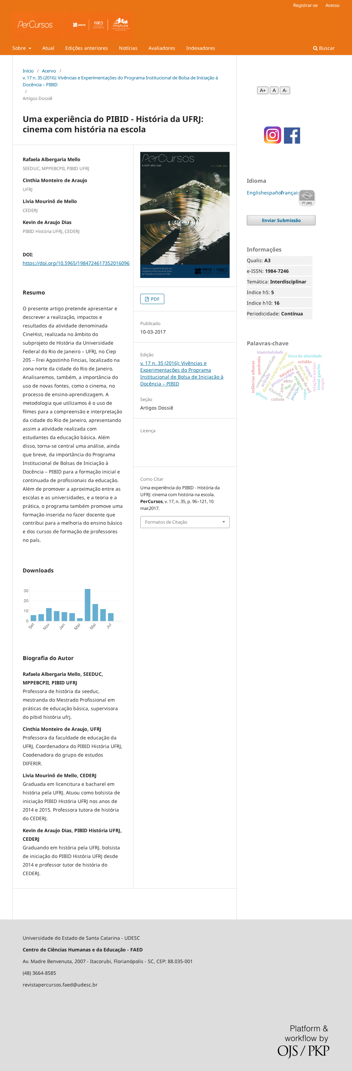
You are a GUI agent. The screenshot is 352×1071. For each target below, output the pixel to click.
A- (285, 90)
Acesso (333, 5)
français (290, 192)
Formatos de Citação (166, 522)
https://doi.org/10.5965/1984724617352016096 (76, 263)
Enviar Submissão (281, 220)
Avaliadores (161, 48)
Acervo (49, 71)
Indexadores (200, 48)
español (273, 192)
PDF (155, 299)
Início (28, 71)
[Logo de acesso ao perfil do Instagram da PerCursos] (270, 141)
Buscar (326, 48)
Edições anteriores (86, 48)
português (307, 198)
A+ (263, 90)
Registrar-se (305, 5)
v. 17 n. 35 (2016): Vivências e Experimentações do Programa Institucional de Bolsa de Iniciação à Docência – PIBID (120, 81)
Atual (48, 48)
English (255, 192)
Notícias (128, 48)
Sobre (19, 48)
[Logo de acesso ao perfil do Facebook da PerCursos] (292, 141)
